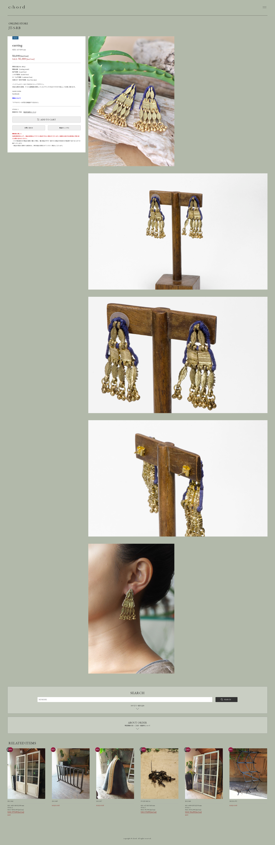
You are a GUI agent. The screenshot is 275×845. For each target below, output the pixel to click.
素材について (16, 98)
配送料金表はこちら (30, 112)
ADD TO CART (48, 119)
